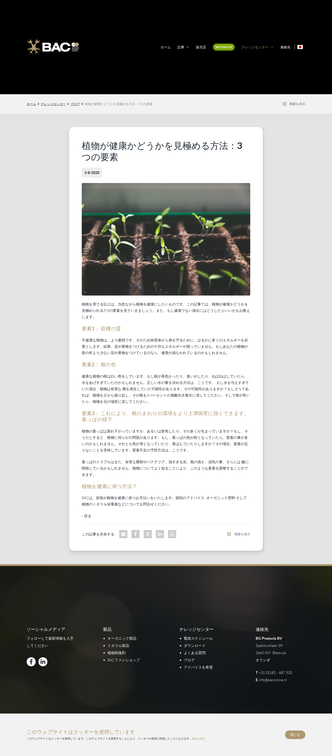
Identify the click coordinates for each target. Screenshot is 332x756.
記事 (181, 47)
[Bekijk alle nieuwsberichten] (284, 104)
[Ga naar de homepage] (53, 47)
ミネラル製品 (118, 645)
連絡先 (285, 47)
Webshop (223, 47)
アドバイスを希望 (198, 667)
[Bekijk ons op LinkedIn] (42, 661)
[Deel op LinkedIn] (160, 534)
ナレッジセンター (255, 47)
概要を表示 (297, 104)
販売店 (201, 47)
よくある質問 (195, 652)
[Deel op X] (148, 534)
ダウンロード (195, 645)
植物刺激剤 (117, 652)
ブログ (75, 104)
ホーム (166, 47)
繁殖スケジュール (198, 638)
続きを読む (199, 738)
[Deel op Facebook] (135, 534)
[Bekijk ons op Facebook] (31, 661)
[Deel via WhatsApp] (172, 534)
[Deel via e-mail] (123, 534)
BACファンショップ (124, 659)
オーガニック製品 (122, 638)
